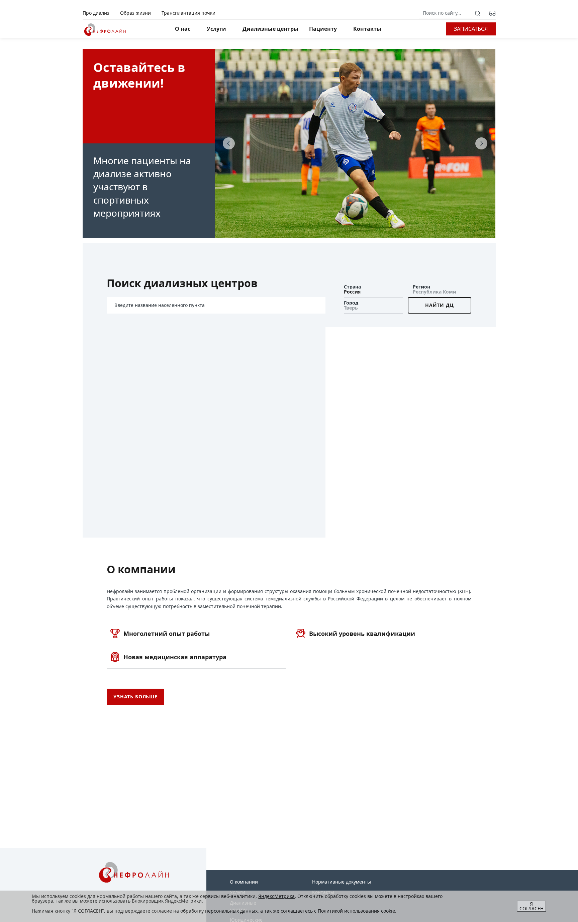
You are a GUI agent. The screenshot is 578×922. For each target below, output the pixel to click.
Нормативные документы (341, 882)
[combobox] (373, 289)
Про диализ (96, 13)
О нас (182, 28)
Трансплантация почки (188, 13)
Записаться (471, 28)
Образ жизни (135, 13)
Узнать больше (135, 696)
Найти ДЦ (439, 305)
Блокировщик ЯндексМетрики (167, 901)
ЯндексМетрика (276, 896)
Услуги (216, 28)
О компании (244, 882)
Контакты (367, 28)
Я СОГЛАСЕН (531, 906)
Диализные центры (270, 28)
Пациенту (323, 28)
